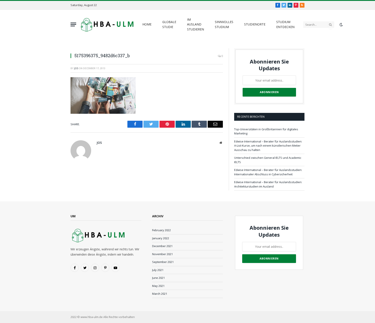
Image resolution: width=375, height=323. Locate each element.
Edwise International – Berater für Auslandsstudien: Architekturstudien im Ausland (268, 184)
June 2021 (158, 278)
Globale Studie (169, 24)
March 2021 (159, 294)
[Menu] (73, 24)
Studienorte (254, 24)
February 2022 (161, 230)
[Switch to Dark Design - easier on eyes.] (341, 24)
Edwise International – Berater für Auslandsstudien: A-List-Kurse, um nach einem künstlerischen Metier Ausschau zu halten (268, 145)
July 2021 (157, 270)
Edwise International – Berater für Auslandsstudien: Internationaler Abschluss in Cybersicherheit (268, 172)
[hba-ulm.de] (106, 24)
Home (146, 24)
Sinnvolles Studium (224, 24)
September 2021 (163, 262)
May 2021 (158, 286)
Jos (76, 68)
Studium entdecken (285, 24)
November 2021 (162, 254)
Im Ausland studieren (195, 24)
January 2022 (160, 238)
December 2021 (162, 246)
